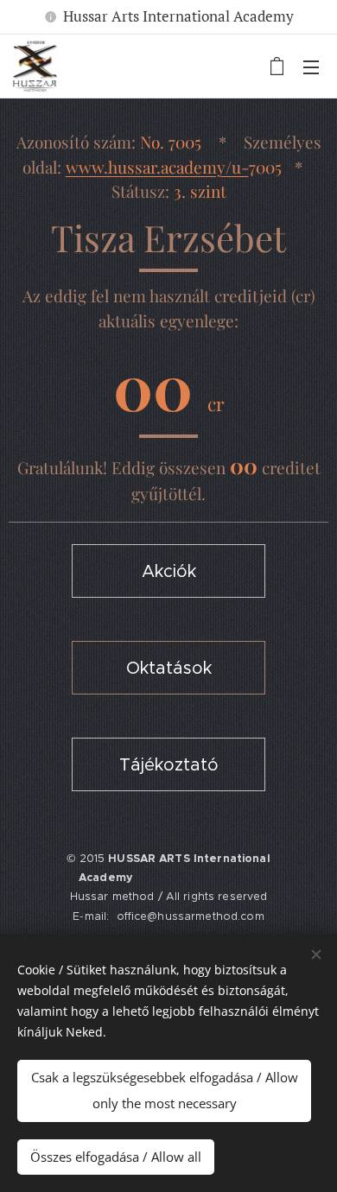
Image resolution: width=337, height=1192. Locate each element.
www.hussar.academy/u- (157, 166)
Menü (311, 66)
